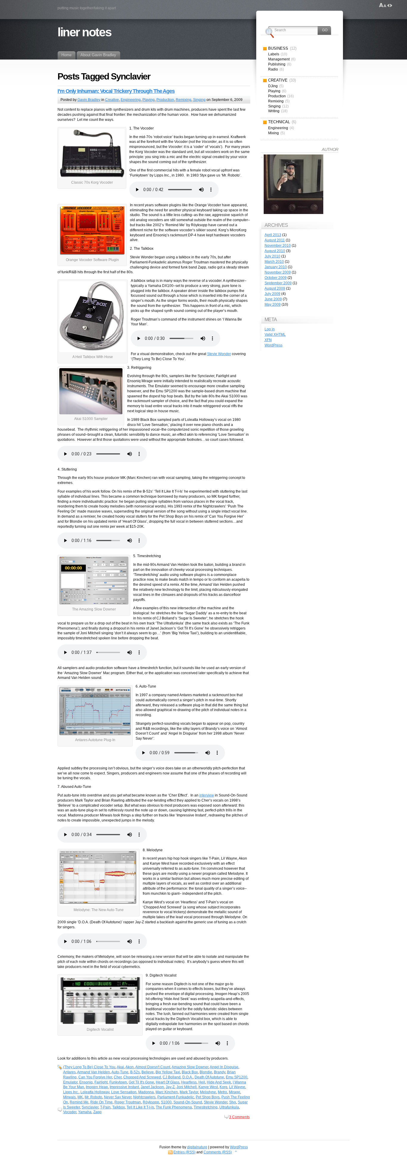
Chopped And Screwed (142, 1077)
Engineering (131, 100)
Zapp (97, 1112)
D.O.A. (187, 1077)
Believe (148, 1072)
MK (80, 1097)
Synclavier (90, 1107)
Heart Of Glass (167, 1082)
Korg (223, 1087)
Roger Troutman (127, 1102)
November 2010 (278, 245)
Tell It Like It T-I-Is (140, 1107)
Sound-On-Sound (187, 1102)
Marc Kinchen (167, 1092)
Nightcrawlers (144, 1097)
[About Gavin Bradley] (293, 184)
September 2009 (278, 283)
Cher (118, 1077)
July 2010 (272, 256)
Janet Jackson (152, 1087)
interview (206, 795)
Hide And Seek (219, 1082)
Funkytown (118, 1082)
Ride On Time (101, 1102)
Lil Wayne (237, 1087)
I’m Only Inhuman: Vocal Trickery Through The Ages (116, 91)
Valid (275, 334)
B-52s (135, 1072)
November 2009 (278, 272)
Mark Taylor (189, 1092)
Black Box (190, 1072)
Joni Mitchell (186, 1087)
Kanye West (208, 1087)
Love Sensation (123, 1092)
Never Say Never (117, 1097)
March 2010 (274, 262)
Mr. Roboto (93, 1097)
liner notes (84, 32)
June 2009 (273, 299)
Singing (199, 100)
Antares (69, 1072)
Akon (129, 1067)
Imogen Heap (97, 1087)
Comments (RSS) (218, 1152)
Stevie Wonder (219, 354)
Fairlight (101, 1082)
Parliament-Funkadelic (175, 1097)
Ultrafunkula (229, 1107)
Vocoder (69, 1112)
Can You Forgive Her (95, 1077)
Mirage (234, 1092)
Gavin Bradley (88, 100)
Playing (148, 100)
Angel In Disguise (224, 1067)
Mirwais (69, 1097)
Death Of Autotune (209, 1077)
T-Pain (105, 1107)
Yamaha (84, 1112)
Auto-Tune (119, 1072)
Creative (112, 100)
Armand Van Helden (93, 1072)
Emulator (70, 1082)
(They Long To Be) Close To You (89, 1067)
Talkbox (118, 1107)
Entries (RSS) (184, 1152)
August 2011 (275, 240)
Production (165, 100)
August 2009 (275, 288)
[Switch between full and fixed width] (389, 5)
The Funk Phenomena (174, 1107)
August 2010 (275, 251)
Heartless (189, 1082)
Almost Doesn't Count (152, 1067)
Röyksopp (151, 1102)
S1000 (166, 1102)
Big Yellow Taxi (168, 1072)
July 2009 (272, 294)
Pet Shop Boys (208, 1097)
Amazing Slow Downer (190, 1067)
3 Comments (239, 1117)
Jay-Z (170, 1087)
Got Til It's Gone (141, 1082)
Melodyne (208, 1092)
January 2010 (276, 267)
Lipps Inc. (71, 1092)
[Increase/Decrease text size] (382, 5)
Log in (270, 329)
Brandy (219, 1072)
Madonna (146, 1092)
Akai (120, 1067)
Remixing (183, 100)
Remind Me (79, 1102)
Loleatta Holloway (94, 1092)
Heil (201, 1082)
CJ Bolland (172, 1077)
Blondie (206, 1072)
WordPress (273, 345)
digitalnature (197, 1147)
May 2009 (273, 304)
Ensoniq (86, 1082)
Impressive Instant (124, 1087)
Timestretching (206, 1107)
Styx (232, 1102)
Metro (222, 1092)
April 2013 (273, 235)
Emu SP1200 (236, 1077)
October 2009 (276, 278)
